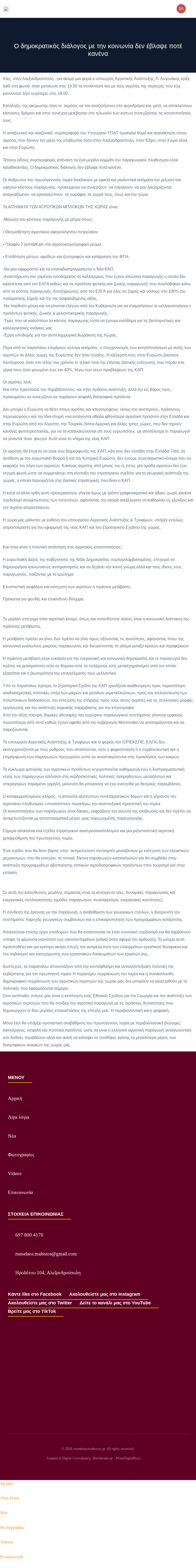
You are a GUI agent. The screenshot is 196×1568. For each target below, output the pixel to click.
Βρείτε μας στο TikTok (32, 1311)
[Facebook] (80, 1468)
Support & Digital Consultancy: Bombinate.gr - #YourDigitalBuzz (93, 1458)
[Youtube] (107, 1468)
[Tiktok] (116, 1468)
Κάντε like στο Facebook (35, 1294)
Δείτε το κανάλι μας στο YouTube (115, 1302)
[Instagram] (89, 1468)
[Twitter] (98, 1468)
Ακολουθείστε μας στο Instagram (104, 1294)
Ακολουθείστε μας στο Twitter (40, 1302)
